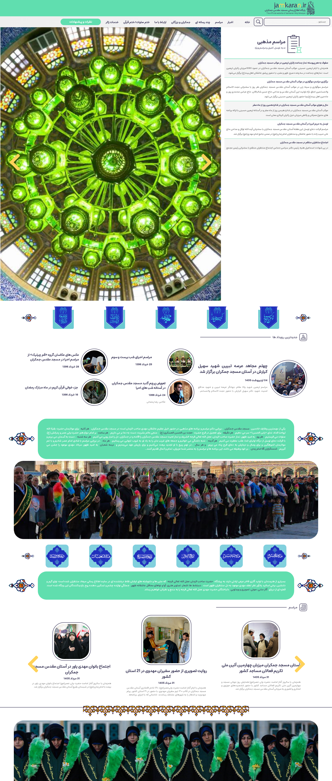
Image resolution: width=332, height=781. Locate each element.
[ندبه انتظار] (166, 317)
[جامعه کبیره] (63, 317)
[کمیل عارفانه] (217, 317)
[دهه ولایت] (57, 556)
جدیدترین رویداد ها (285, 337)
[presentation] (206, 164)
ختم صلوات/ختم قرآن (136, 22)
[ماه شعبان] (100, 556)
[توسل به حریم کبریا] (268, 317)
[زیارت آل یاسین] (114, 317)
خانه (247, 22)
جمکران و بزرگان (180, 22)
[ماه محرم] (275, 556)
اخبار (230, 22)
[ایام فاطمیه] (144, 556)
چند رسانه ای (202, 22)
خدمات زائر (112, 22)
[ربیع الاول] (188, 556)
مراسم (219, 22)
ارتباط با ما (160, 22)
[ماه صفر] (231, 556)
